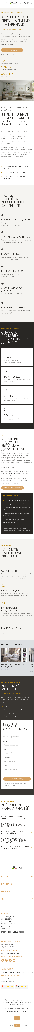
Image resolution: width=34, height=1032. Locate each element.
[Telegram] (10, 960)
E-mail (5, 749)
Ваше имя (5, 733)
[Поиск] (6, 3)
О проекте (6, 765)
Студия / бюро (7, 757)
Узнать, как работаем (7, 54)
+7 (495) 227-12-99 (7, 944)
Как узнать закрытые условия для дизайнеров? (15, 847)
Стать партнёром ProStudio (12, 50)
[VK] (2, 960)
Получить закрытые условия (12, 488)
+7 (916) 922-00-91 (7, 947)
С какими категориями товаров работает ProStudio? (15, 817)
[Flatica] (14, 960)
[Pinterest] (6, 960)
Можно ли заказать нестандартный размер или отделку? (14, 824)
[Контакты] (31, 3)
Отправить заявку (17, 779)
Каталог (4, 3)
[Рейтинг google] (21, 987)
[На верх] (17, 1018)
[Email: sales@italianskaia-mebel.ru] (21, 3)
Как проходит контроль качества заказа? (13, 832)
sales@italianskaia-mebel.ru (10, 953)
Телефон (5, 741)
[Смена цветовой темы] (24, 3)
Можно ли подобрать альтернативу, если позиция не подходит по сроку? (14, 840)
